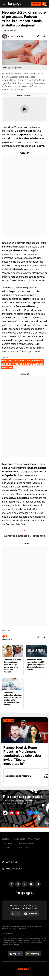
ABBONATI (35, 4)
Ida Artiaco (20, 36)
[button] (44, 36)
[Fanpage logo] (15, 4)
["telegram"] (36, 812)
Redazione (6, 848)
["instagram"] (11, 812)
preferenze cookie (22, 848)
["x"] (24, 812)
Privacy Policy (34, 839)
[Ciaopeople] (24, 968)
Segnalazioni (19, 839)
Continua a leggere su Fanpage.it (24, 535)
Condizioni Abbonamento (27, 843)
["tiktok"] (5, 812)
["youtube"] (17, 812)
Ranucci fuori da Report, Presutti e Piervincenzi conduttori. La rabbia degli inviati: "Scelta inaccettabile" (22, 756)
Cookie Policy (8, 843)
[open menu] (3, 4)
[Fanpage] (24, 893)
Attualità (6, 630)
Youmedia (6, 839)
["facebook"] (30, 812)
